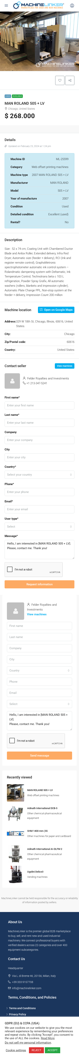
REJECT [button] (36, 1050)
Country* (10, 467)
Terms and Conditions (22, 1008)
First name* (12, 397)
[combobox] (39, 475)
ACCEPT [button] (53, 1050)
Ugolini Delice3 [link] (35, 871)
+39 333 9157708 (22, 982)
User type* (11, 518)
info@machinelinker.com (26, 988)
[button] (59, 80)
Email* (9, 501)
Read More (48, 1038)
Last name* (12, 415)
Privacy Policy (17, 1014)
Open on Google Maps (58, 310)
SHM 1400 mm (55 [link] (37, 830)
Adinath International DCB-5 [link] (42, 808)
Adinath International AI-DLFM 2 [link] (44, 849)
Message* (11, 536)
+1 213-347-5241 (36, 383)
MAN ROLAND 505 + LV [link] (40, 790)
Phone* (9, 484)
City (7, 449)
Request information (39, 584)
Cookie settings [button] (16, 1050)
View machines (64, 366)
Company (11, 432)
